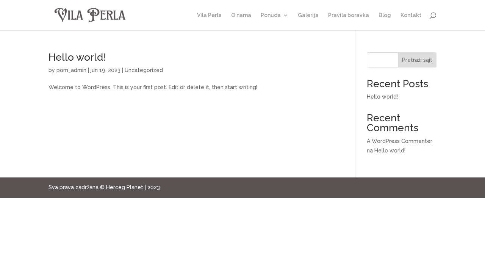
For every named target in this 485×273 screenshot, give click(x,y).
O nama (241, 15)
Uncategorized (144, 70)
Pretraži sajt (417, 60)
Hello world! (77, 57)
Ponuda (271, 15)
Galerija (308, 15)
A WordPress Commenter (399, 141)
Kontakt (411, 15)
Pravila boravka (348, 15)
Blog (385, 15)
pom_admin (71, 70)
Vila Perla (209, 15)
